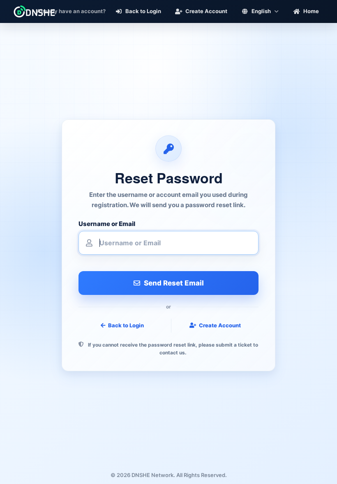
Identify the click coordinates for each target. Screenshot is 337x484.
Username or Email (106, 224)
